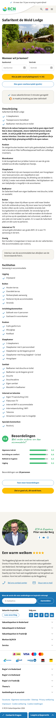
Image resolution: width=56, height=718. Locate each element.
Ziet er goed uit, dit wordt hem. (28, 490)
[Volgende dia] (50, 39)
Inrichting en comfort (10, 454)
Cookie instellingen (35, 704)
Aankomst (6, 62)
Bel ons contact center (17, 582)
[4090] (47, 615)
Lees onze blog (10, 615)
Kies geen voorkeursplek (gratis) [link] (28, 84)
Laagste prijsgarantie (39, 715)
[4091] (52, 615)
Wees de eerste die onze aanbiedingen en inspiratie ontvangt (25, 595)
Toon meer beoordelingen (28, 482)
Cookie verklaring (19, 704)
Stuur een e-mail (45, 582)
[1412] (36, 615)
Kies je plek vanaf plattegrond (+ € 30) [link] (28, 76)
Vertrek (32, 62)
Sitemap (34, 699)
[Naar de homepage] (9, 9)
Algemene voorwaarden (20, 699)
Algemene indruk (9, 450)
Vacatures (6, 699)
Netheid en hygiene (9, 459)
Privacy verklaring (46, 699)
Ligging (5, 463)
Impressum (6, 704)
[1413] (31, 615)
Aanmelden (46, 600)
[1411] (41, 615)
